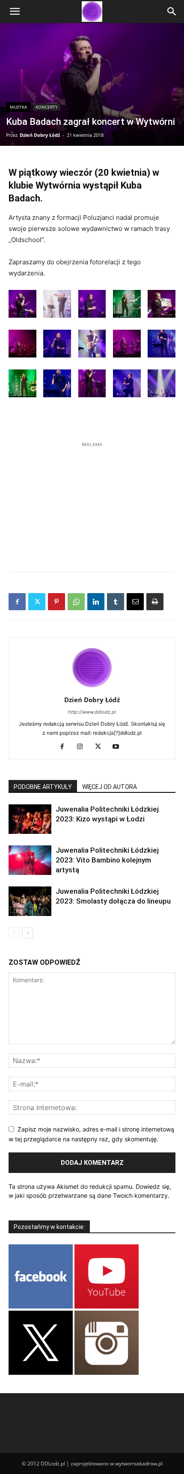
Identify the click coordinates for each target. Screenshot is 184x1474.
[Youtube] (119, 747)
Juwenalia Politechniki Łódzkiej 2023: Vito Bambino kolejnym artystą (107, 860)
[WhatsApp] (76, 601)
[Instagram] (83, 747)
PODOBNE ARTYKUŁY (43, 786)
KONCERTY (47, 107)
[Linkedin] (95, 601)
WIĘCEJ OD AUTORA (109, 786)
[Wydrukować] (154, 601)
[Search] (172, 11)
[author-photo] (92, 687)
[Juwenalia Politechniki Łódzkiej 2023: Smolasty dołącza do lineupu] (30, 901)
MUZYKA (18, 107)
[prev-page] (14, 933)
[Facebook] (17, 601)
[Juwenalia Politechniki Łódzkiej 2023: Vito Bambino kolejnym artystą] (30, 860)
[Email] (135, 601)
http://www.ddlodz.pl (92, 712)
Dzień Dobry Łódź (40, 135)
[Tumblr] (115, 601)
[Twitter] (36, 601)
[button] (14, 11)
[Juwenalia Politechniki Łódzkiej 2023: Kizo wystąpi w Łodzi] (30, 819)
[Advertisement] (92, 502)
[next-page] (27, 933)
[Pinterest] (56, 601)
